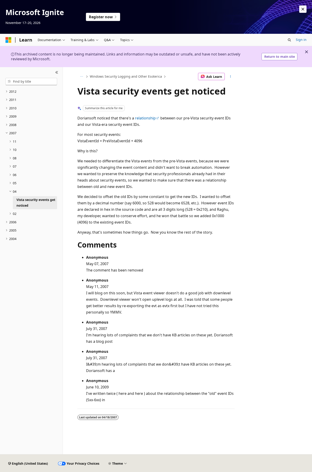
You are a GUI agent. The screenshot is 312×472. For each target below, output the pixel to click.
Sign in (301, 39)
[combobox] (31, 81)
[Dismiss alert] (303, 9)
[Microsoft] (8, 40)
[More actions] (231, 76)
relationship (145, 118)
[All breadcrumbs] (81, 76)
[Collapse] (57, 72)
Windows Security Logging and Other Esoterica (126, 76)
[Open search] (289, 40)
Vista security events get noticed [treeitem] (35, 203)
